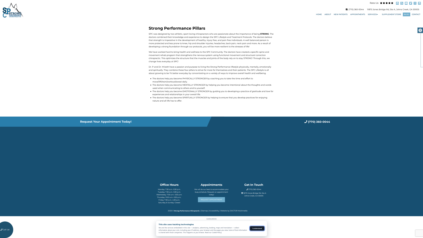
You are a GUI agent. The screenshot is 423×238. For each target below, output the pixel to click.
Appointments (357, 14)
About (328, 14)
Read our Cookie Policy (213, 232)
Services (372, 14)
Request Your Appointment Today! (106, 121)
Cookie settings (211, 219)
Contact (416, 14)
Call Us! (5, 230)
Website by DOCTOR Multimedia (233, 211)
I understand (257, 228)
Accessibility (214, 211)
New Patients (341, 14)
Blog (406, 14)
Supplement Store (391, 14)
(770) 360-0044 (356, 9)
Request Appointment (211, 200)
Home (319, 14)
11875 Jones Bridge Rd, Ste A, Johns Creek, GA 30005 (393, 9)
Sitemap (204, 211)
